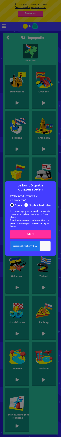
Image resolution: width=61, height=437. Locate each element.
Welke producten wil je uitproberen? (24, 198)
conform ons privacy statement (26, 214)
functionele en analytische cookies (27, 220)
